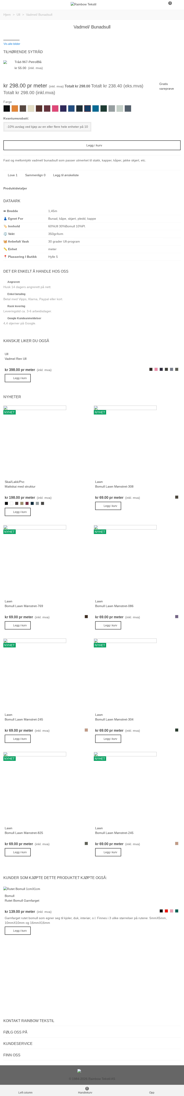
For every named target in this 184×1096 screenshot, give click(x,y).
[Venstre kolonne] (7, 4)
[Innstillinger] (176, 4)
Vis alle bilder (12, 44)
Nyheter (12, 397)
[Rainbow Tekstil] (83, 4)
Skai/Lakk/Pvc (14, 482)
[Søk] (159, 4)
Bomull (9, 896)
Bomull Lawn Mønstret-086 (114, 606)
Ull (6, 354)
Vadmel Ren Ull (15, 358)
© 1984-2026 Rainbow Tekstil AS (92, 1079)
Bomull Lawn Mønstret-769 (24, 606)
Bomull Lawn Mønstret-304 (114, 719)
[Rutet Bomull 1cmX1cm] (21, 888)
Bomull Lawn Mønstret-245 (24, 719)
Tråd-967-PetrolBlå (28, 62)
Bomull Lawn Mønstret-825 (24, 833)
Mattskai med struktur (20, 486)
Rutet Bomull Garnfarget (22, 900)
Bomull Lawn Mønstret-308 (114, 486)
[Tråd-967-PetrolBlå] (7, 62)
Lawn (99, 482)
